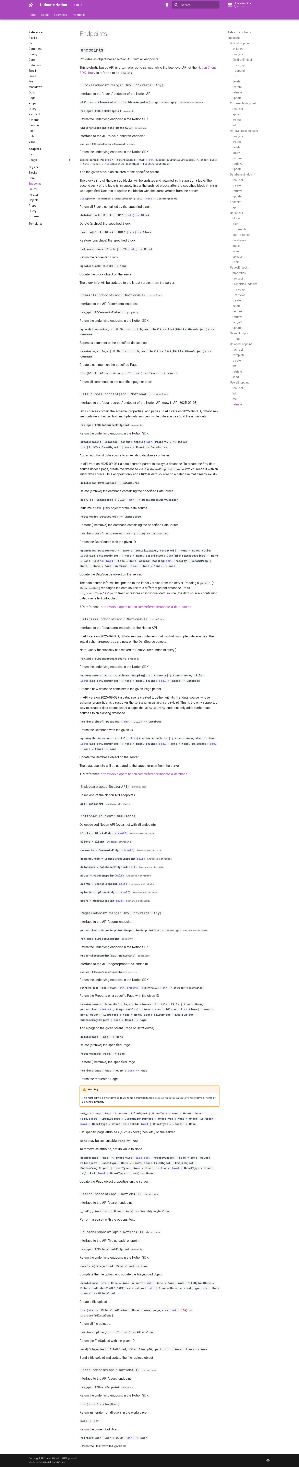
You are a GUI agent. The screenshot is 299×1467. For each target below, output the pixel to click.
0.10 (76, 5)
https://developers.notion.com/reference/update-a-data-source (146, 607)
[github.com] (268, 1460)
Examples (60, 14)
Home (32, 14)
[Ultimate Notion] (31, 5)
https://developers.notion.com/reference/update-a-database (144, 774)
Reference (78, 14)
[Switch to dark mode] (167, 5)
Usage (45, 14)
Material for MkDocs (53, 1462)
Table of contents (239, 32)
